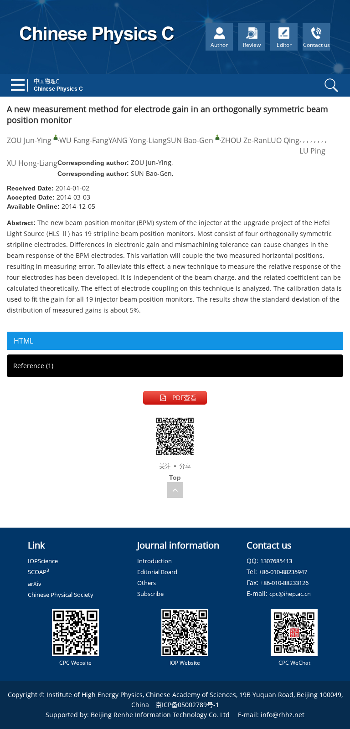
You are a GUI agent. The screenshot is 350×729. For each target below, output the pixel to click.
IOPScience (43, 561)
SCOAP (38, 572)
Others (146, 583)
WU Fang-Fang (83, 140)
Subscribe (150, 594)
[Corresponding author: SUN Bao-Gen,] (217, 137)
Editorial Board (157, 572)
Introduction (154, 561)
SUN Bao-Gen (190, 140)
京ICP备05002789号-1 (187, 704)
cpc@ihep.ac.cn (290, 594)
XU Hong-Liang (32, 163)
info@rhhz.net (282, 714)
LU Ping (312, 151)
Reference (33, 365)
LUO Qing (283, 140)
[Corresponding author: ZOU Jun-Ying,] (55, 137)
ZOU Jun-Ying (29, 140)
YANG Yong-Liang (137, 140)
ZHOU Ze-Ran (244, 140)
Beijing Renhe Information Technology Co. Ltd (160, 714)
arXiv (34, 584)
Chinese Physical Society (60, 594)
